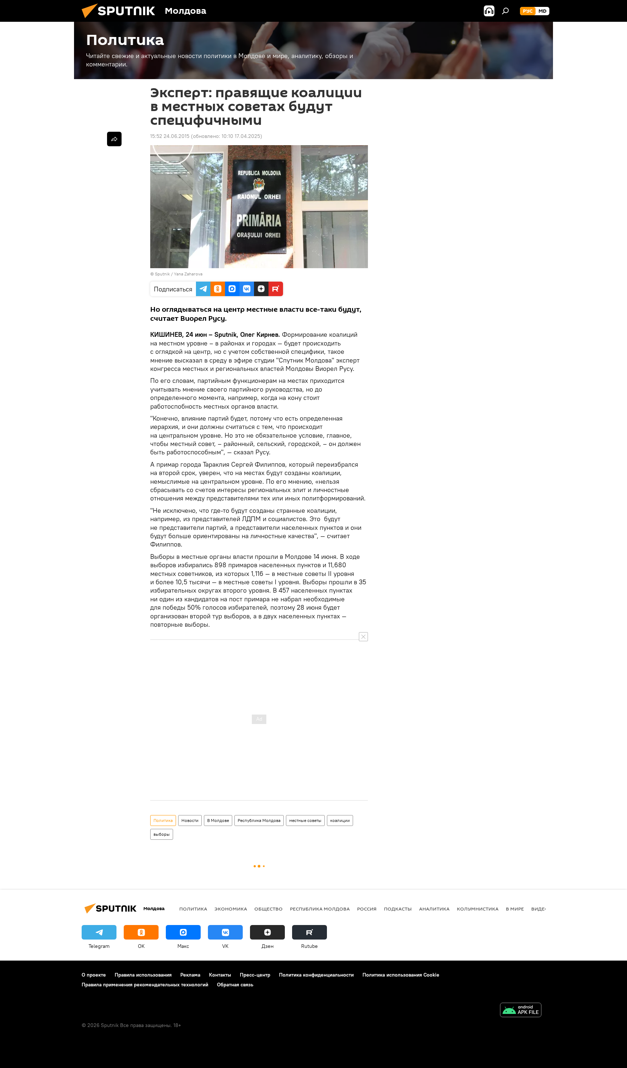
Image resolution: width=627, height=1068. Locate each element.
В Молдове (218, 820)
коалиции (340, 820)
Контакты (220, 974)
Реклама (190, 974)
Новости (189, 820)
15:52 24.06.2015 (169, 136)
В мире (515, 908)
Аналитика (434, 908)
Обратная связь (235, 984)
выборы (161, 834)
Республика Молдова (259, 820)
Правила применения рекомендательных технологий (145, 984)
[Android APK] (520, 1011)
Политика (163, 820)
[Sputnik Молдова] (121, 20)
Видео (540, 908)
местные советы (305, 820)
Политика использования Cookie (400, 974)
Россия (367, 908)
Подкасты (398, 908)
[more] (114, 139)
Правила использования (143, 974)
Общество (268, 908)
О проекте (94, 974)
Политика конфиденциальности (316, 974)
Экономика (230, 908)
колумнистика (478, 908)
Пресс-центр (255, 974)
